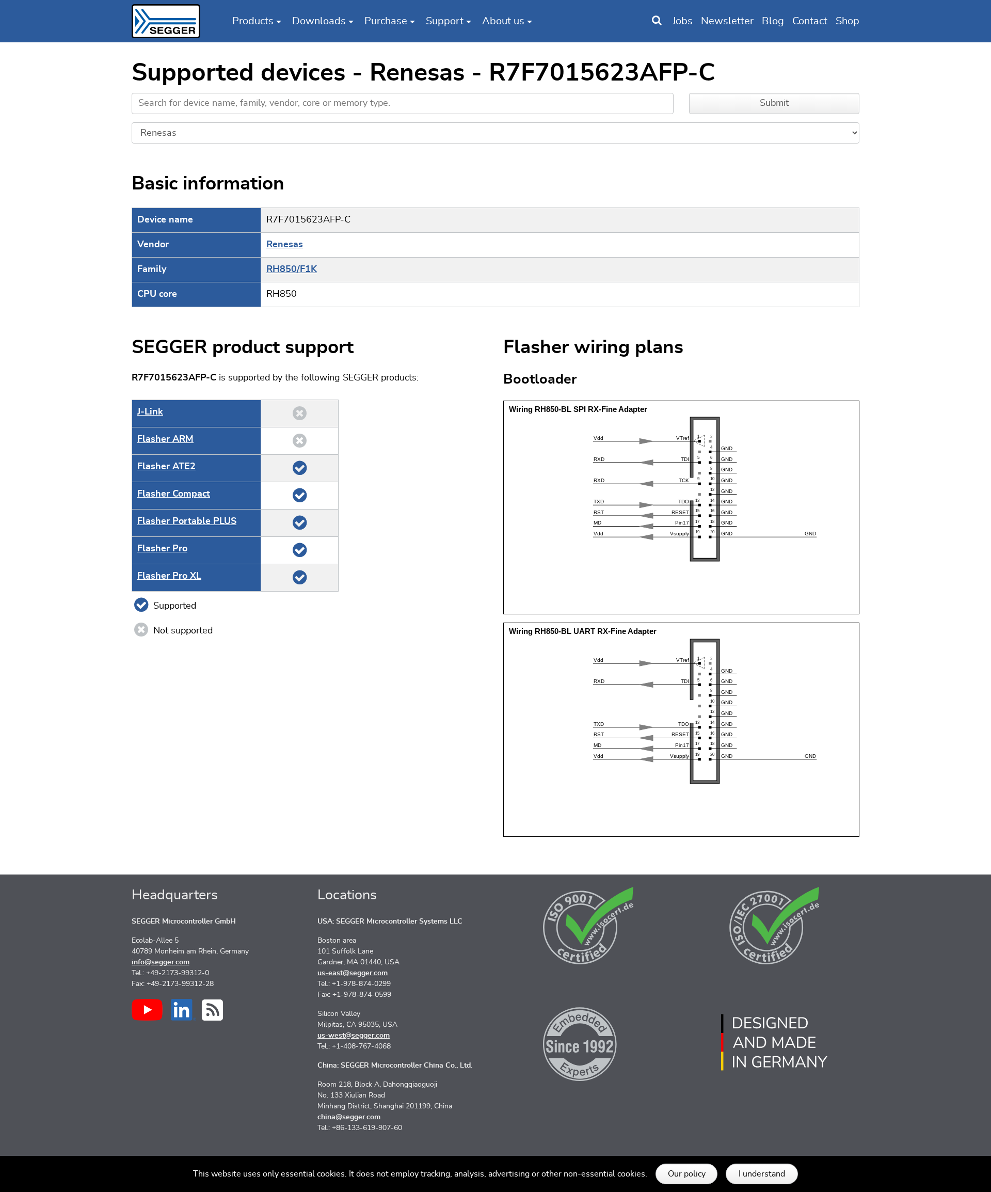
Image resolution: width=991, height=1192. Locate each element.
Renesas (284, 244)
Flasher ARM (165, 439)
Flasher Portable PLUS (186, 521)
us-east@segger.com (352, 973)
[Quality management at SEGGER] (588, 925)
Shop (847, 21)
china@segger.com (348, 1117)
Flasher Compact (173, 494)
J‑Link (150, 412)
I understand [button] (762, 1174)
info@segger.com (160, 962)
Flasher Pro (162, 548)
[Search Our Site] (656, 21)
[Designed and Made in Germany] (774, 1042)
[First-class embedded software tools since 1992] (588, 1042)
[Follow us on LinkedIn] (183, 1010)
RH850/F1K (291, 269)
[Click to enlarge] (681, 507)
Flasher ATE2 (166, 466)
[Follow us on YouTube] (147, 1010)
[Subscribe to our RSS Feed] (212, 1010)
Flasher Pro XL (169, 576)
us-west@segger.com (353, 1035)
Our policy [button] (687, 1174)
